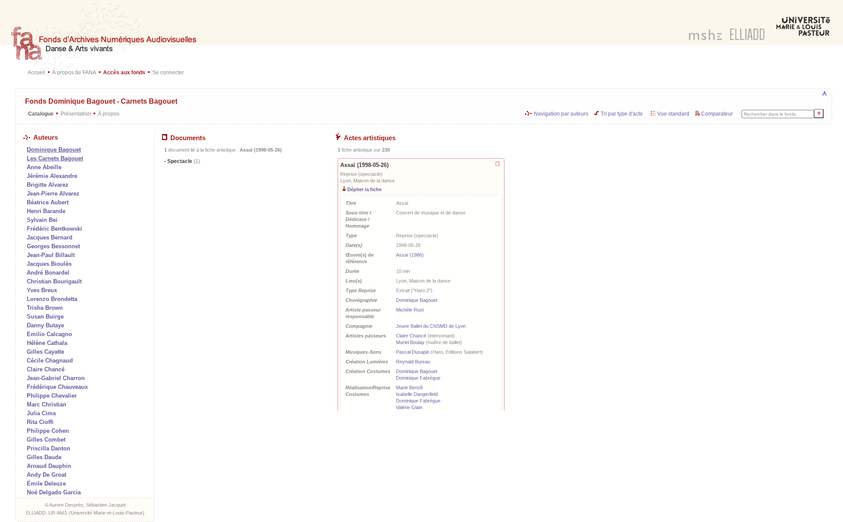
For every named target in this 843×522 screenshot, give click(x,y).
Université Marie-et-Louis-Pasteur (107, 512)
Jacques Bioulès (49, 264)
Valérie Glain (409, 407)
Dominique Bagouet (416, 300)
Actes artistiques (370, 137)
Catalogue (41, 113)
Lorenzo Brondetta (52, 299)
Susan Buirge (45, 316)
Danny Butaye (45, 325)
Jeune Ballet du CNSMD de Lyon (431, 326)
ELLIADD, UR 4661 (46, 512)
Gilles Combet (46, 439)
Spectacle (183, 161)
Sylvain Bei (42, 220)
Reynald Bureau (413, 361)
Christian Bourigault (54, 281)
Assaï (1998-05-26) (364, 165)
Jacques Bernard (49, 237)
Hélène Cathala (47, 343)
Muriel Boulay (410, 342)
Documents (187, 137)
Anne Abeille (44, 167)
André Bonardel (48, 272)
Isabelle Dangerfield (417, 394)
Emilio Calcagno (49, 334)
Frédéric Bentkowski (54, 228)
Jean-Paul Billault (51, 255)
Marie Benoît (409, 387)
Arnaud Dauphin (49, 466)
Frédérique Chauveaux (57, 387)
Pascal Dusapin (412, 352)
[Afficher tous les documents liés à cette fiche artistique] (498, 164)
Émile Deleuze (46, 483)
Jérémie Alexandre (52, 176)
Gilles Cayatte (45, 351)
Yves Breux (42, 290)
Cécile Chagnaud (50, 360)
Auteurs (45, 137)
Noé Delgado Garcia (54, 492)
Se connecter (168, 72)
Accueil (36, 72)
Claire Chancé (46, 369)
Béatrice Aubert (47, 202)
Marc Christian (46, 404)
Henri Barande (46, 211)
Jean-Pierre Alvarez (53, 193)
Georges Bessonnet (53, 246)
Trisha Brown (45, 307)
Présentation (76, 113)
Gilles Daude (44, 457)
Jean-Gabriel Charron (56, 378)
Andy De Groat (46, 474)
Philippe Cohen (48, 431)
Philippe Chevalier (52, 395)
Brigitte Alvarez (47, 184)
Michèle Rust (410, 309)
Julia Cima (41, 413)
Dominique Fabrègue (418, 378)
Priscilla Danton (48, 448)
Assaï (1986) (410, 254)
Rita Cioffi (40, 422)
